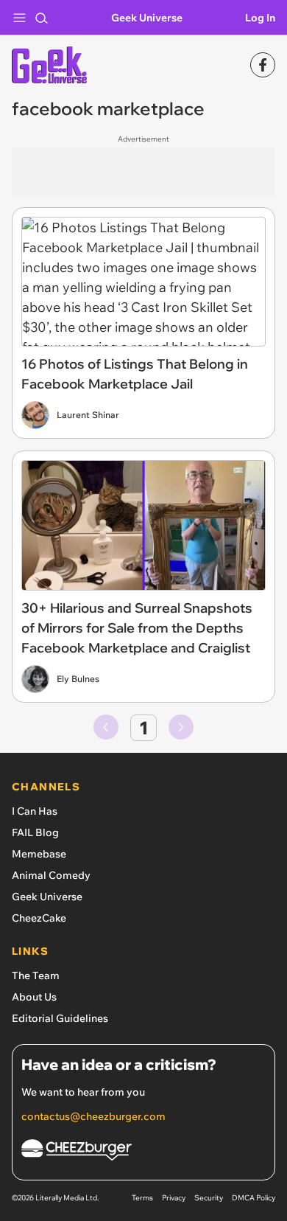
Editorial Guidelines (60, 1018)
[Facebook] (262, 64)
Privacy (173, 1198)
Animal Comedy (51, 875)
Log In (260, 17)
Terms (142, 1198)
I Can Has (34, 811)
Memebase (39, 853)
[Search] (41, 17)
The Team (36, 975)
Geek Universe (147, 17)
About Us (34, 996)
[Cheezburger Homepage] (143, 1152)
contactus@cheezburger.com (93, 1116)
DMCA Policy (253, 1198)
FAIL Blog (35, 832)
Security (208, 1198)
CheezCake (39, 918)
